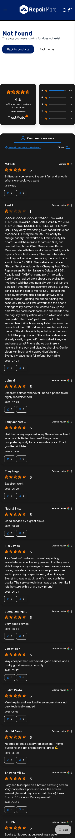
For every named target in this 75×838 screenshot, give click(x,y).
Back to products (18, 49)
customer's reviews (18, 106)
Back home (46, 49)
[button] (23, 138)
